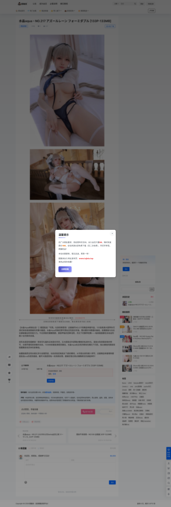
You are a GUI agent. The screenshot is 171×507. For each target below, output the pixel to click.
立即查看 (65, 269)
